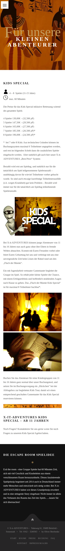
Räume (22, 538)
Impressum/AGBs (38, 543)
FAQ (53, 538)
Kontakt (22, 543)
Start (13, 538)
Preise (32, 538)
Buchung (43, 538)
